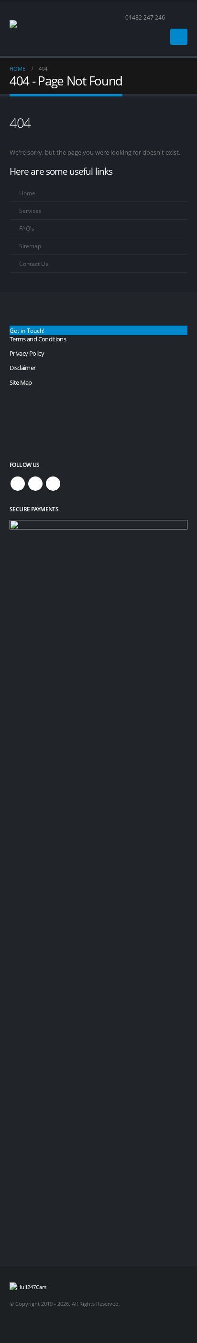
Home (27, 193)
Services (30, 210)
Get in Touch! (27, 330)
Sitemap (30, 246)
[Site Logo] (36, 29)
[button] (183, 17)
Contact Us (33, 263)
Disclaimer (23, 367)
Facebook (18, 483)
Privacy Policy (27, 353)
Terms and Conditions (38, 339)
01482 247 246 (145, 17)
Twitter (35, 483)
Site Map (21, 382)
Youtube (53, 483)
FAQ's (26, 228)
